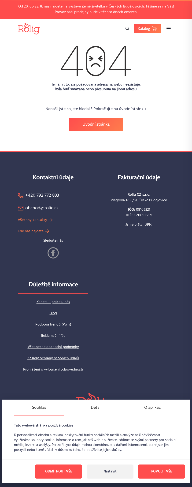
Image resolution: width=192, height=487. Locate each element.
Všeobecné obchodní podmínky (53, 347)
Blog (53, 313)
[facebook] (53, 252)
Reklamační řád (53, 336)
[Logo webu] (29, 28)
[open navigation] (168, 28)
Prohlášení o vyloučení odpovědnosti (53, 370)
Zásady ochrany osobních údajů (53, 358)
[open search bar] (127, 28)
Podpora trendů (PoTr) (53, 325)
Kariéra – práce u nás (53, 302)
